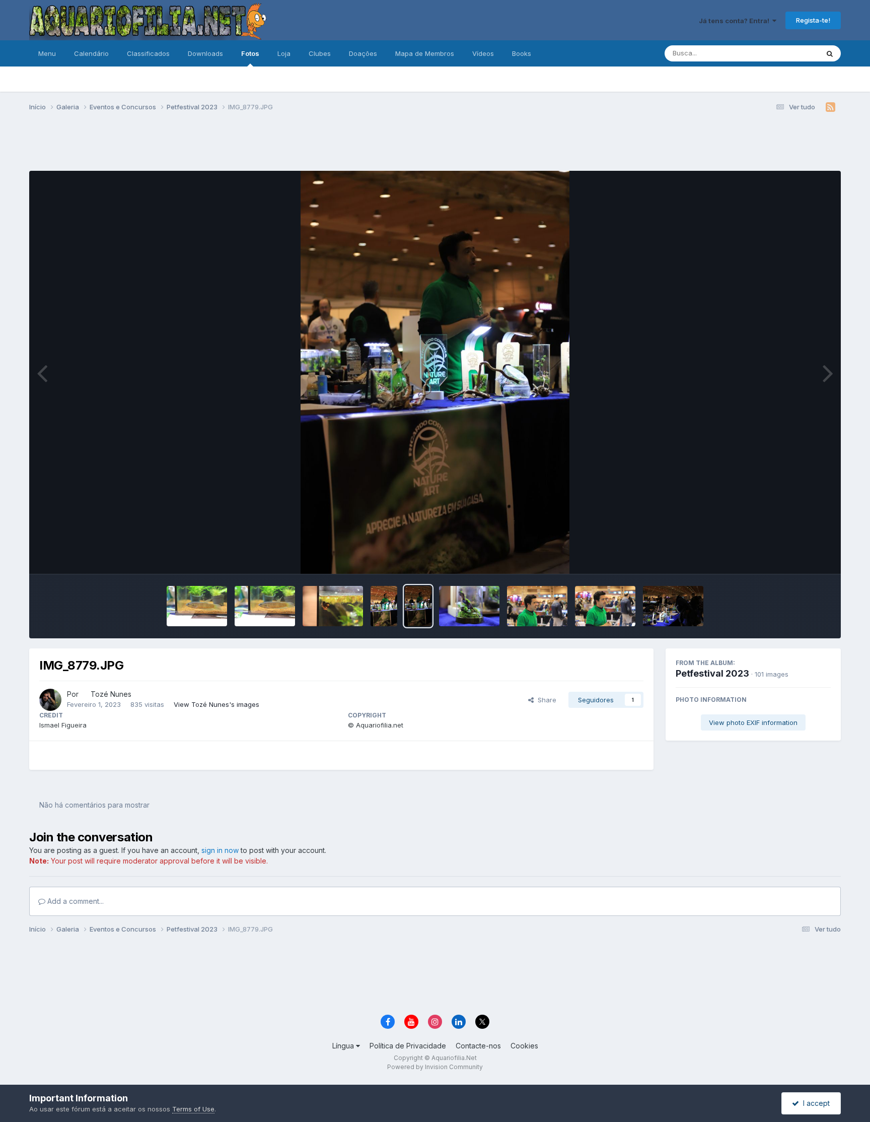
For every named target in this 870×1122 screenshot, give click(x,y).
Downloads (205, 53)
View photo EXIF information (753, 722)
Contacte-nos (478, 1045)
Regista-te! (813, 20)
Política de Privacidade (408, 1045)
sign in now (220, 850)
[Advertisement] (435, 145)
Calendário (91, 53)
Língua (344, 1045)
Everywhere (787, 53)
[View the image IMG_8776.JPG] (537, 606)
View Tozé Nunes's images (216, 704)
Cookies (524, 1045)
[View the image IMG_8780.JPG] (384, 606)
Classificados (148, 53)
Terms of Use (193, 1109)
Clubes (320, 53)
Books (521, 53)
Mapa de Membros (424, 53)
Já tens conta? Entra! (735, 21)
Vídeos (483, 53)
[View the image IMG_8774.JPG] (673, 606)
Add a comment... (74, 901)
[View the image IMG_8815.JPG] (333, 606)
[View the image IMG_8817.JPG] (197, 606)
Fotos (250, 53)
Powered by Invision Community (435, 1067)
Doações (363, 53)
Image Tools (799, 556)
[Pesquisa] (830, 53)
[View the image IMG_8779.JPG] (418, 606)
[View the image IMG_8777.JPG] (469, 606)
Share (545, 700)
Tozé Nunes (111, 694)
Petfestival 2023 (712, 673)
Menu (47, 53)
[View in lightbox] (435, 372)
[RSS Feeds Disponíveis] (830, 107)
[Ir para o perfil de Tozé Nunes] (50, 700)
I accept (814, 1103)
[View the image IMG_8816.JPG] (265, 606)
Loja (284, 53)
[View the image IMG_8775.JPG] (605, 606)
